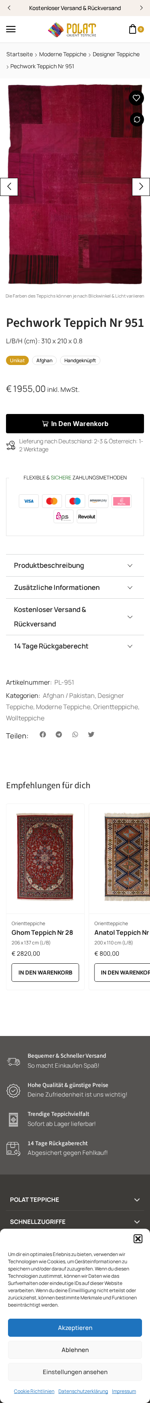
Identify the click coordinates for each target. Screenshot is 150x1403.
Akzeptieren (75, 1327)
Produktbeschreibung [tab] (49, 565)
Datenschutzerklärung (83, 1391)
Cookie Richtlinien (34, 1391)
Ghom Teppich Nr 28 (42, 932)
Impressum (124, 1391)
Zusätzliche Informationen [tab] (57, 587)
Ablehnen (75, 1350)
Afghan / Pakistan (69, 695)
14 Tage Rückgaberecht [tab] (51, 646)
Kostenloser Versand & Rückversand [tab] (50, 616)
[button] (138, 1239)
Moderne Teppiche (62, 54)
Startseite (19, 54)
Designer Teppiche (116, 54)
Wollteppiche (25, 718)
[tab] (75, 565)
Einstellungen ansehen (75, 1372)
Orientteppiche (115, 706)
